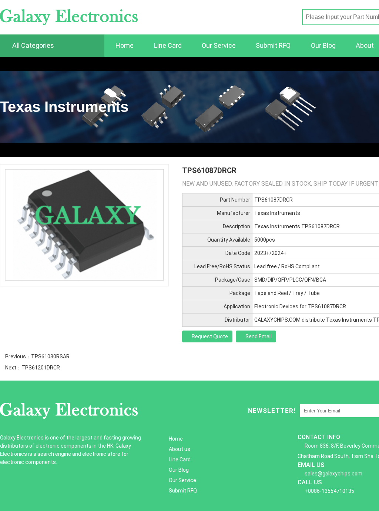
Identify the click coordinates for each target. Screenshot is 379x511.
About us (179, 449)
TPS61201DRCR (40, 368)
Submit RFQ (273, 45)
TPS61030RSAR (50, 356)
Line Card (168, 45)
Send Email (258, 336)
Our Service (219, 45)
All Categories (32, 45)
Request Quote (209, 336)
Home (124, 45)
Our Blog (323, 45)
